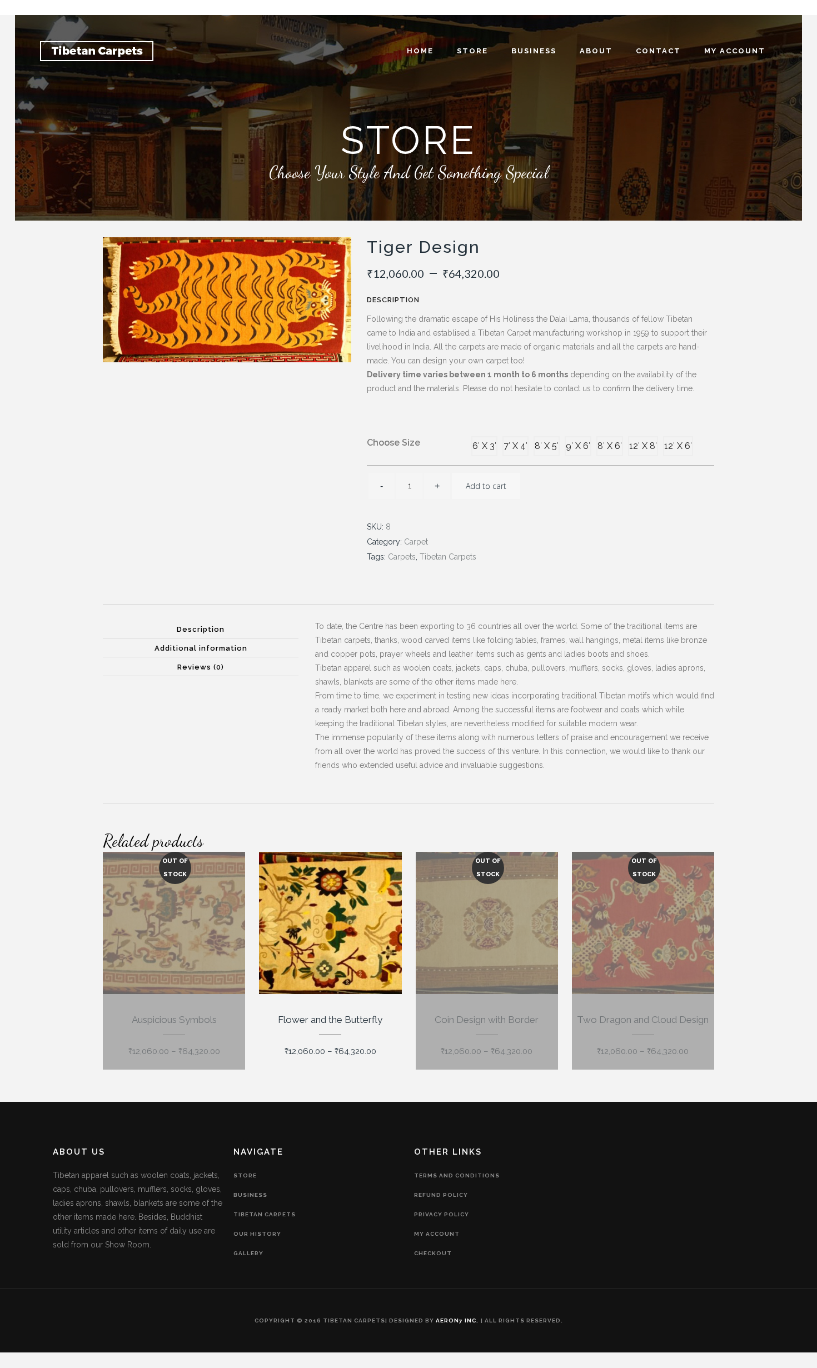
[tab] (200, 629)
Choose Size (393, 442)
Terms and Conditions (457, 1175)
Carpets (402, 556)
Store (245, 1175)
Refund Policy (441, 1195)
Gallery (248, 1253)
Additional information (201, 648)
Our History (257, 1234)
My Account (437, 1234)
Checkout (433, 1253)
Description (201, 629)
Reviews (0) (200, 667)
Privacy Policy (441, 1214)
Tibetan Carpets (448, 556)
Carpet (416, 541)
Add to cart (486, 486)
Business (250, 1195)
